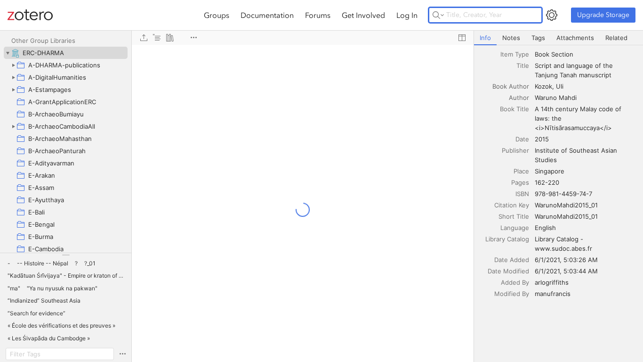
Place (521, 171)
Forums (317, 15)
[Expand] (13, 65)
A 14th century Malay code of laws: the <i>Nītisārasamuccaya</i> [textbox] (579, 118)
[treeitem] (66, 53)
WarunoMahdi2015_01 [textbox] (566, 205)
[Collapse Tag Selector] (65, 255)
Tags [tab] (538, 37)
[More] (193, 38)
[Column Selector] (462, 38)
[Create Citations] (157, 38)
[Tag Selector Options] (122, 354)
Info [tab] (485, 37)
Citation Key (511, 205)
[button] (9, 263)
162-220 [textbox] (547, 182)
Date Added (511, 259)
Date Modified (508, 271)
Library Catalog (507, 239)
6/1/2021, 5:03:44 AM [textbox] (566, 271)
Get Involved (363, 15)
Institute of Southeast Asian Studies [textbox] (577, 155)
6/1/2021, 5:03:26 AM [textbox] (566, 259)
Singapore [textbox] (549, 171)
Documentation (267, 15)
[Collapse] (7, 53)
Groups (216, 15)
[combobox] (586, 54)
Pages (520, 182)
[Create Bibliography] (170, 38)
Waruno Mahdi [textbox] (556, 97)
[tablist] (558, 38)
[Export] (143, 38)
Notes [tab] (511, 37)
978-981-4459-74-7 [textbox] (563, 193)
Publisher (515, 150)
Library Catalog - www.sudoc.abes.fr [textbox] (563, 243)
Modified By (511, 293)
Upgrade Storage (603, 15)
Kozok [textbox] (543, 86)
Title (522, 65)
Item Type (514, 54)
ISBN (522, 193)
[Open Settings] (552, 15)
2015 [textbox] (542, 139)
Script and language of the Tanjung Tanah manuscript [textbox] (575, 70)
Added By (515, 282)
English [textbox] (545, 227)
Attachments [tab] (575, 37)
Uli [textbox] (559, 86)
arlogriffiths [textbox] (552, 282)
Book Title (514, 109)
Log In (407, 15)
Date (522, 139)
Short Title (513, 216)
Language (514, 227)
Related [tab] (616, 37)
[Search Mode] (438, 15)
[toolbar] (303, 38)
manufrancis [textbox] (553, 293)
